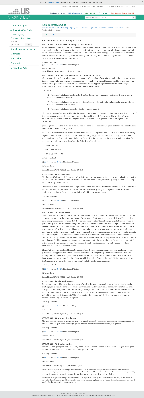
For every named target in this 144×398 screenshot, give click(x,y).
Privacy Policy (102, 6)
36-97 (46, 65)
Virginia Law (103, 13)
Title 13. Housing (62, 28)
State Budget (90, 13)
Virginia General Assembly (70, 6)
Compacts (16, 63)
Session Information (57, 13)
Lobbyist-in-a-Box (72, 393)
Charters (15, 53)
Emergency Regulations (21, 38)
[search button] (134, 17)
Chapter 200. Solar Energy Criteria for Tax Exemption (106, 28)
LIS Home (62, 393)
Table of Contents (48, 28)
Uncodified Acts (19, 67)
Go (29, 44)
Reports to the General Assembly (123, 13)
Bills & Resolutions (75, 13)
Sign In (113, 395)
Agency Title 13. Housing (78, 28)
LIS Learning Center (52, 2)
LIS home (111, 6)
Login (133, 6)
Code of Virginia (19, 25)
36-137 (59, 65)
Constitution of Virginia (23, 48)
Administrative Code (21, 30)
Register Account (123, 6)
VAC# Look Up (15, 41)
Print (55, 35)
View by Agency (17, 34)
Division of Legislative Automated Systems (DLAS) (96, 395)
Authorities (17, 58)
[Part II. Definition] (44, 35)
